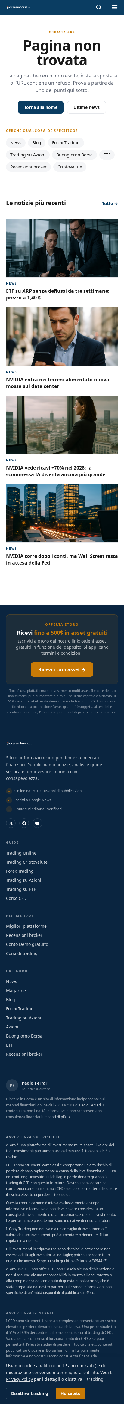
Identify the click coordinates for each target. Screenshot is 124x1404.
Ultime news (86, 107)
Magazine (16, 990)
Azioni (12, 1027)
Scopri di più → (57, 1116)
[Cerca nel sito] (98, 7)
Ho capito (70, 1393)
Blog (36, 142)
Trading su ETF (21, 889)
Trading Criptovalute (27, 862)
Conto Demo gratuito (27, 944)
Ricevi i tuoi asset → (62, 669)
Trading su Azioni (27, 155)
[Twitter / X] (11, 823)
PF (12, 1085)
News (15, 142)
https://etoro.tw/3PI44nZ (86, 1260)
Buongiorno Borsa (74, 155)
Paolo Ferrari (35, 1083)
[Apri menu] (114, 7)
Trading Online (21, 853)
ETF (107, 155)
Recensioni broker (28, 167)
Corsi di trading (22, 953)
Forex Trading (66, 142)
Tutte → (110, 203)
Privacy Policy (19, 1379)
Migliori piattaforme (26, 926)
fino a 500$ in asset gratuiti (70, 632)
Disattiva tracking (29, 1393)
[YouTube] (37, 823)
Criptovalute (69, 167)
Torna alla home (40, 107)
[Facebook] (24, 823)
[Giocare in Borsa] (18, 7)
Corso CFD (16, 898)
